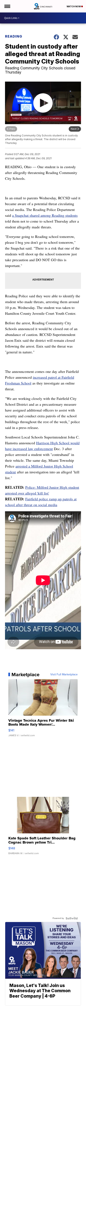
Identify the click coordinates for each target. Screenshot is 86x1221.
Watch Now (74, 6)
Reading (13, 36)
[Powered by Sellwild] (72, 918)
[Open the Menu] (7, 6)
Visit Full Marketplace (64, 674)
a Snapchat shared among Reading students (45, 215)
